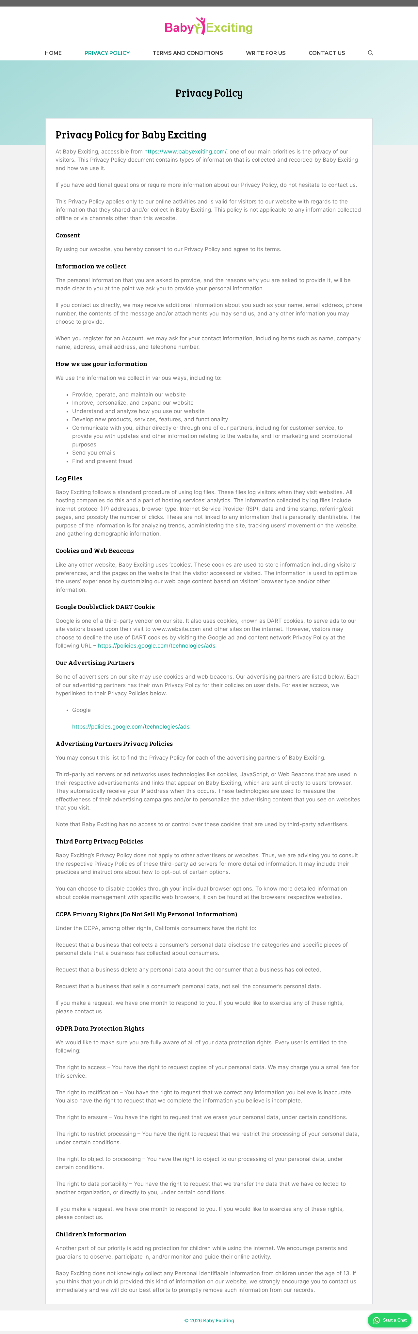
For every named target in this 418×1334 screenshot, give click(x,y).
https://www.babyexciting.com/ (185, 151)
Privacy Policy (107, 53)
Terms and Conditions (188, 53)
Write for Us (266, 53)
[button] (371, 53)
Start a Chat (395, 1320)
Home (53, 53)
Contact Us (327, 53)
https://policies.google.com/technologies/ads (157, 645)
